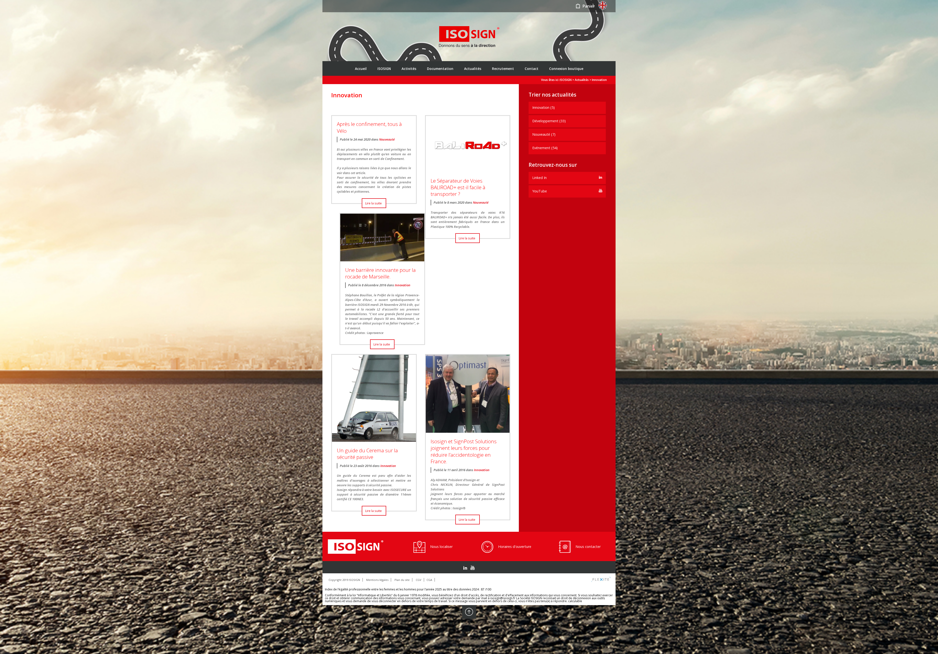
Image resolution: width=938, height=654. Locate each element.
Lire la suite (373, 203)
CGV (418, 580)
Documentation (440, 68)
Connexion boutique (566, 68)
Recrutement (503, 68)
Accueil (361, 68)
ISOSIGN (384, 68)
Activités (409, 68)
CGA (429, 580)
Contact (531, 68)
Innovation (402, 285)
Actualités (472, 68)
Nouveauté (387, 139)
